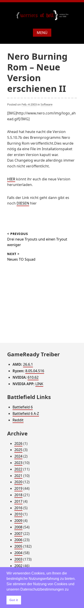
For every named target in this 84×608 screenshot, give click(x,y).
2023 (18, 462)
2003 (18, 559)
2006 (18, 539)
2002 (18, 565)
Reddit (18, 420)
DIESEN (23, 203)
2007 (18, 533)
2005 (18, 546)
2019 (18, 488)
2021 (18, 475)
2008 (18, 527)
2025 (18, 449)
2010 (18, 514)
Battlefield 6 (23, 407)
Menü (42, 32)
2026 (18, 443)
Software (46, 104)
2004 (18, 552)
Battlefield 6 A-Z (26, 413)
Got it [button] (13, 600)
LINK (39, 383)
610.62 (33, 377)
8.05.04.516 (34, 370)
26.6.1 (28, 364)
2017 (18, 501)
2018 (18, 494)
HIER (11, 179)
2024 (18, 456)
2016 (18, 507)
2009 (18, 520)
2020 (18, 481)
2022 (18, 469)
